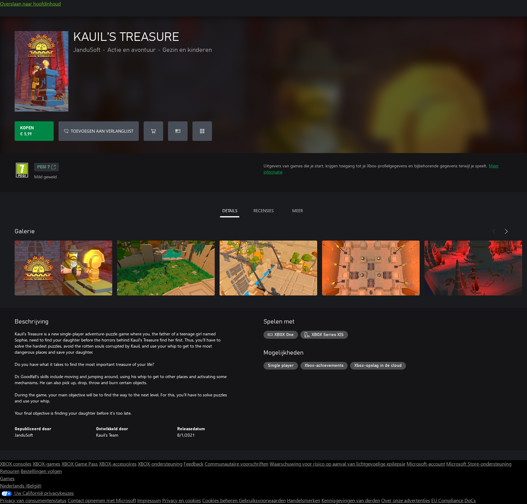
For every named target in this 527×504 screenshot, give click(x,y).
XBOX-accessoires (118, 463)
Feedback (193, 463)
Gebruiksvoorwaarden (262, 500)
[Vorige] (494, 231)
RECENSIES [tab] (263, 210)
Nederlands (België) (20, 485)
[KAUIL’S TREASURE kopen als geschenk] (178, 131)
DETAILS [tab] (229, 210)
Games (7, 478)
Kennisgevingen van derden (350, 500)
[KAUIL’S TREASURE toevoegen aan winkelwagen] (153, 131)
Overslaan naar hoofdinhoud (30, 3)
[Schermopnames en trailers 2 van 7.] (166, 268)
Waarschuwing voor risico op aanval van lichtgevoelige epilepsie (337, 463)
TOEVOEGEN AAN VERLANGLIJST (102, 131)
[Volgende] (506, 231)
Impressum (149, 500)
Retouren (10, 471)
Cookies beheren (220, 500)
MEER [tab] (297, 210)
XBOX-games (46, 463)
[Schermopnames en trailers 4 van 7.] (371, 268)
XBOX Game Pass (80, 463)
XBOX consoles (15, 463)
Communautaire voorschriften (236, 463)
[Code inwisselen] (202, 131)
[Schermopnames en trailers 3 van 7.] (268, 268)
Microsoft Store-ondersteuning (478, 463)
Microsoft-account (426, 463)
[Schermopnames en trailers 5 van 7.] (473, 268)
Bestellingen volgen (41, 471)
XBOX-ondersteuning (160, 463)
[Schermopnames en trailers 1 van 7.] (63, 268)
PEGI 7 (43, 167)
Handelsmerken (303, 500)
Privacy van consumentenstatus (33, 500)
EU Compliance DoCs (453, 500)
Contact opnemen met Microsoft (102, 500)
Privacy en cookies (181, 500)
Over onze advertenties (405, 500)
